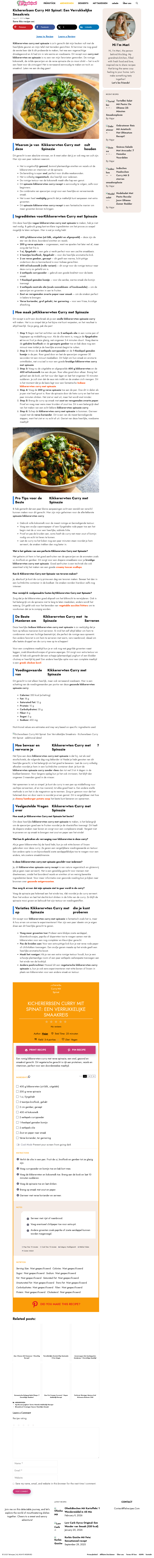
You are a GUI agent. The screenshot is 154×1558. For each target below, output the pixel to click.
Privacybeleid (92, 1554)
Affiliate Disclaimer (107, 1554)
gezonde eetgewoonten (40, 881)
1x (85, 1076)
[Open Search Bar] (137, 3)
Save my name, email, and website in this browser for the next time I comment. (55, 1483)
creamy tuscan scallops (69, 567)
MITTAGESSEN (100, 3)
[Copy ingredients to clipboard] (29, 1076)
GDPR (141, 1554)
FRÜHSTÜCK (49, 3)
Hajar (45, 1033)
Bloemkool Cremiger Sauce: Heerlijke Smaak (32, 1407)
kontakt (149, 1554)
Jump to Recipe (45, 36)
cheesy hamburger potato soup (32, 798)
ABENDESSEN (67, 3)
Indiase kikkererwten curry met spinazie (52, 384)
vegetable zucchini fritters (73, 605)
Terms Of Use (131, 1554)
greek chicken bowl (30, 662)
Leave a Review (66, 36)
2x (89, 1076)
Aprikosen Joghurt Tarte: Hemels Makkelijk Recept (34, 1405)
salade (115, 3)
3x (93, 1076)
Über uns (127, 3)
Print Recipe (37, 1050)
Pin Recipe (78, 1050)
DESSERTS (83, 3)
